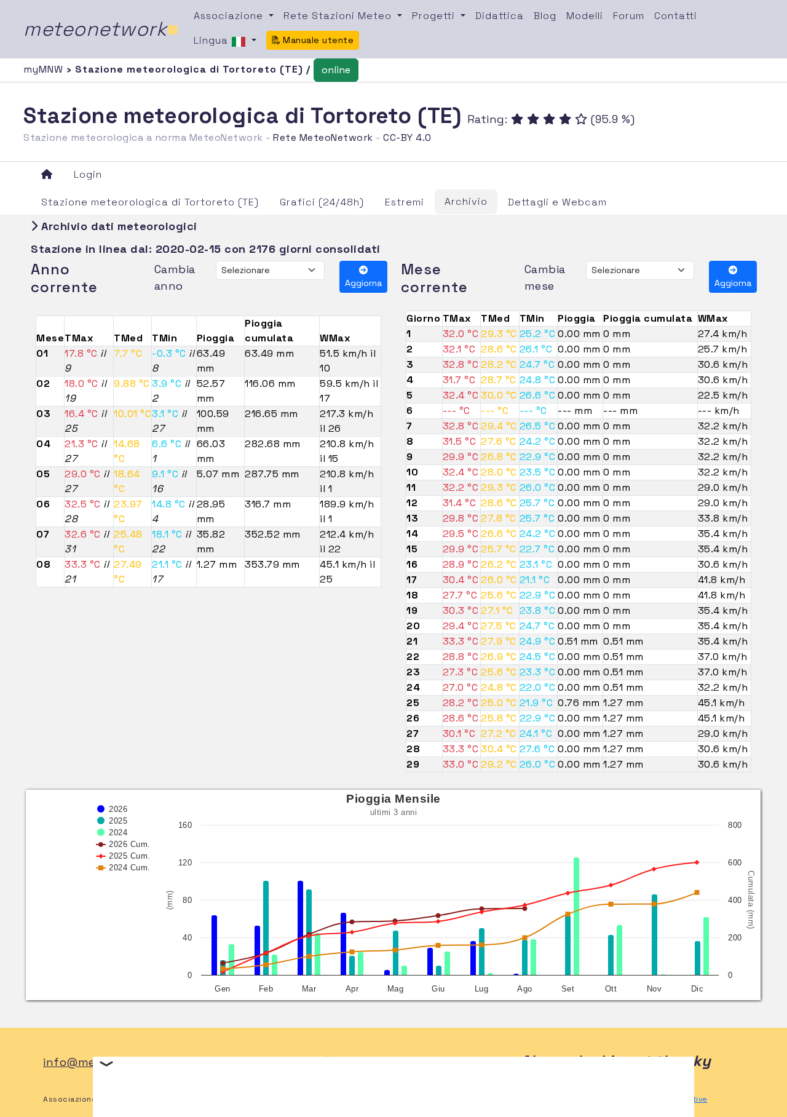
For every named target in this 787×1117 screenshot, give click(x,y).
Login (88, 174)
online (336, 69)
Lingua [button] (212, 40)
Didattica (499, 15)
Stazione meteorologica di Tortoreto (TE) (150, 202)
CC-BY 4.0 (407, 137)
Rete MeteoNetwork (323, 137)
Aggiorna (363, 282)
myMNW (44, 69)
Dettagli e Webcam (557, 202)
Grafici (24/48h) (322, 202)
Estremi (404, 202)
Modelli (584, 15)
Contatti (675, 15)
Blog (545, 15)
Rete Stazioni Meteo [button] (339, 15)
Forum (628, 15)
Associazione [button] (230, 15)
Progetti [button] (435, 15)
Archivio (466, 201)
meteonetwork (101, 29)
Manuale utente (317, 40)
